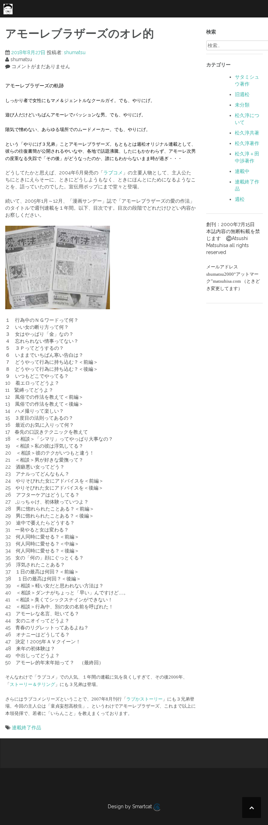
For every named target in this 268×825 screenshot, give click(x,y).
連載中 (242, 171)
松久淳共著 (247, 133)
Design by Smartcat (130, 806)
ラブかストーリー (144, 699)
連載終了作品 (26, 727)
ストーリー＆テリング (32, 684)
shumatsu (74, 52)
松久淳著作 (247, 143)
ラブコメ (113, 172)
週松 (240, 199)
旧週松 (242, 94)
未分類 (242, 105)
